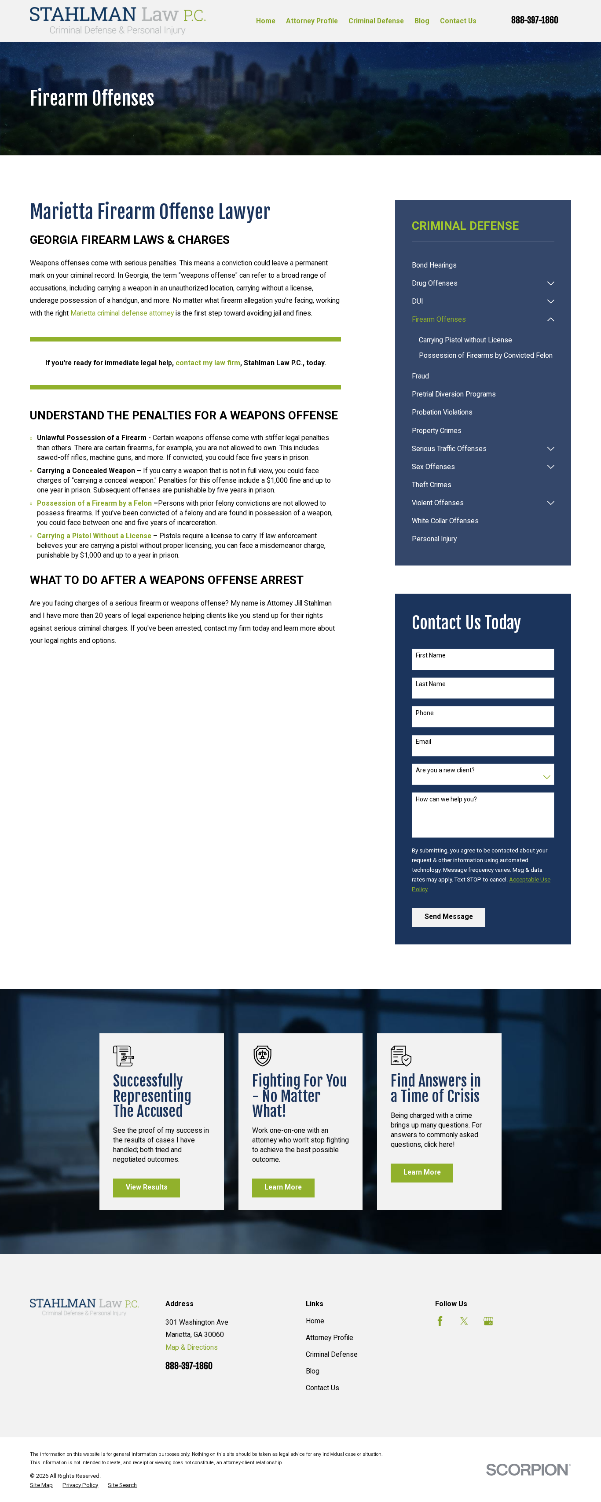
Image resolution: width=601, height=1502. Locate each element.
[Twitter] (464, 1321)
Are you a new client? (445, 770)
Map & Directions (191, 1347)
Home (315, 1321)
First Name (431, 655)
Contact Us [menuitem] (458, 21)
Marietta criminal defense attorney (122, 313)
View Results (147, 1187)
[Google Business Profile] (488, 1321)
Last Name (431, 683)
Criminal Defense (332, 1354)
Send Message (449, 916)
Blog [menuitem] (421, 21)
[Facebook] (440, 1321)
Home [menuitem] (265, 21)
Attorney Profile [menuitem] (312, 21)
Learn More (283, 1187)
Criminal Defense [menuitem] (376, 21)
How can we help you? (446, 799)
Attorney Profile (329, 1337)
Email (423, 741)
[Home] (117, 21)
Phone (425, 712)
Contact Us (322, 1388)
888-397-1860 (534, 20)
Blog (312, 1371)
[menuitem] (483, 265)
